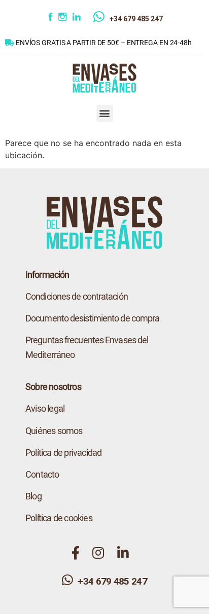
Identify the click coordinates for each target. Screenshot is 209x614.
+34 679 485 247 (136, 19)
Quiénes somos (54, 430)
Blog (33, 496)
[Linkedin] (82, 19)
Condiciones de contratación (76, 296)
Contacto (42, 474)
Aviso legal (44, 408)
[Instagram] (64, 19)
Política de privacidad (63, 452)
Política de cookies (58, 518)
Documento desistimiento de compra (92, 318)
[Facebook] (51, 19)
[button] (104, 113)
